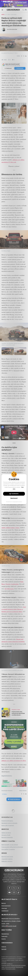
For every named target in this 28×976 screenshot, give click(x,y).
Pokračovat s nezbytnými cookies (14, 501)
